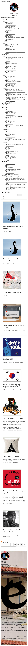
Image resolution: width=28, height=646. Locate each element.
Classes (8, 45)
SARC (7, 31)
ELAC (7, 40)
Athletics (8, 61)
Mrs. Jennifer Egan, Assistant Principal (15, 90)
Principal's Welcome (11, 25)
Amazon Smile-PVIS (11, 83)
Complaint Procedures (14, 642)
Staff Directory (9, 102)
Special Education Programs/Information (15, 52)
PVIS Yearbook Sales (11, 84)
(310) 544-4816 (7, 566)
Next (12, 548)
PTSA (7, 79)
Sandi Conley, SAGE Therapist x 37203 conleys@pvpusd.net (15, 98)
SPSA (7, 32)
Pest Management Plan (14, 644)
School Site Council (10, 34)
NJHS (7, 67)
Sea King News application (15, 28)
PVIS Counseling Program (12, 44)
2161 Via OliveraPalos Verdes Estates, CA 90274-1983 (9, 564)
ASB (7, 59)
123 (8, 548)
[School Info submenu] (4, 21)
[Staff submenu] (6, 88)
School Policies (9, 36)
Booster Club (9, 77)
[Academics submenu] (4, 43)
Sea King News (9, 27)
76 (2, 548)
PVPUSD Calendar (10, 80)
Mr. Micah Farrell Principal (12, 89)
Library (8, 48)
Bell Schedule (9, 22)
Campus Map (9, 35)
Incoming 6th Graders (11, 66)
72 (15, 544)
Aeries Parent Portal (10, 76)
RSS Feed (5, 542)
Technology (9, 50)
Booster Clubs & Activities (12, 63)
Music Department (10, 49)
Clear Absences (9, 23)
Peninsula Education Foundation (13, 81)
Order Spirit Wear (10, 85)
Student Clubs (9, 71)
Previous (5, 544)
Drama (7, 65)
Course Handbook (10, 46)
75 (24, 544)
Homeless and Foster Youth (12, 86)
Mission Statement (10, 26)
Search (2, 194)
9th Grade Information (11, 70)
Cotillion (8, 62)
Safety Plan (8, 30)
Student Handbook (10, 68)
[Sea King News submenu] (14, 115)
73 (18, 544)
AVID (7, 53)
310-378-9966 (20, 636)
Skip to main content (5, 1)
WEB (7, 72)
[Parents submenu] (4, 75)
